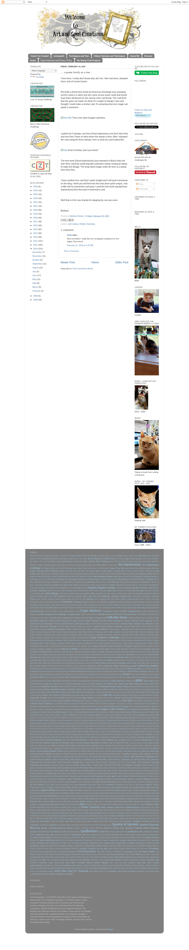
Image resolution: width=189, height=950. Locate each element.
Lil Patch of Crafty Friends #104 (109, 720)
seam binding (95, 813)
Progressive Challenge (108, 799)
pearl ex (103, 790)
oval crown (83, 787)
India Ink (107, 694)
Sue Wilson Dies (120, 846)
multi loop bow (104, 773)
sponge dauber (136, 835)
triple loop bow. (132, 857)
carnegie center (110, 593)
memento (147, 754)
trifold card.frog (108, 857)
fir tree (74, 674)
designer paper (36, 654)
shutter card (123, 818)
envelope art (63, 669)
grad (83, 684)
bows (71, 585)
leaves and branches (75, 718)
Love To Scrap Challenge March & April (143, 740)
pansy (131, 787)
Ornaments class (121, 784)
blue (132, 582)
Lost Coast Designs (129, 737)
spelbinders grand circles (70, 832)
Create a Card (49, 646)
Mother (32, 773)
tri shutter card (63, 857)
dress (157, 660)
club (46, 608)
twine (71, 860)
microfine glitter (50, 768)
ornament (82, 785)
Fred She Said (36, 677)
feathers (73, 671)
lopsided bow (116, 737)
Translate (40, 77)
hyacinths (33, 695)
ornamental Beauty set (96, 784)
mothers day (51, 773)
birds (95, 576)
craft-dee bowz (116, 617)
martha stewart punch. (71, 751)
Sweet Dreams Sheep (46, 848)
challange (106, 596)
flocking (94, 674)
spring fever (56, 837)
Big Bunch (49, 576)
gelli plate (56, 681)
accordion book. (103, 556)
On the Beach (49, 784)
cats (46, 596)
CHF (80, 599)
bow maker (63, 585)
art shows (45, 568)
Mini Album (75, 768)
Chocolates (56, 602)
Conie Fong (63, 611)
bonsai (156, 582)
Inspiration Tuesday (38, 698)
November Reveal (111, 779)
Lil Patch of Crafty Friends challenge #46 (109, 734)
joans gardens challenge (90, 701)
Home (95, 262)
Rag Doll (67, 801)
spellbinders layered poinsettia (102, 835)
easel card (115, 663)
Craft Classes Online (89, 614)
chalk (99, 596)
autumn (62, 571)
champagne (145, 596)
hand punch (94, 686)
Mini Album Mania (87, 768)
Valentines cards (46, 863)
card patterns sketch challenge (70, 593)
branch (93, 585)
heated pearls (149, 689)
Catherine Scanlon (143, 593)
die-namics (130, 654)
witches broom (146, 868)
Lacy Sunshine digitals (92, 715)
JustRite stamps (60, 712)
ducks (58, 663)
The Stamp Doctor (47, 854)
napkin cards (116, 776)
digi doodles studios (60, 657)
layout (44, 718)
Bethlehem (34, 576)
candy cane (111, 591)
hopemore (109, 692)
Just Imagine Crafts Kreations (110, 709)
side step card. (134, 818)
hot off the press (139, 692)
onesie (58, 784)
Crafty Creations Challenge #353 (120, 635)
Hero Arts (55, 692)
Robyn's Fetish (152, 804)
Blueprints (138, 582)
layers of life (154, 715)
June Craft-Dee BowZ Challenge (116, 706)
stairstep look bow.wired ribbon (124, 837)
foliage (156, 674)
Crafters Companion (56, 629)
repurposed (44, 804)
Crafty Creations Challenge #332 (42, 635)
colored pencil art (152, 608)
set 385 (141, 816)
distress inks (122, 657)
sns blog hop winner (86, 825)
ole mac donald (36, 785)
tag (102, 848)
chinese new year (152, 599)
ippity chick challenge (74, 698)
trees (43, 857)
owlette (98, 787)
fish (78, 674)
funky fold (130, 677)
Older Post (121, 262)
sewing (69, 818)
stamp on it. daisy (67, 840)
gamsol (144, 677)
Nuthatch (61, 782)
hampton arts (85, 686)
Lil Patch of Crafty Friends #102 (85, 720)
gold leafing (53, 684)
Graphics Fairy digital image (117, 684)
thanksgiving (72, 851)
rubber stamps (106, 807)
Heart (48, 689)
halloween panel (57, 686)
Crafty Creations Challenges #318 (133, 638)
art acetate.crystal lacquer (83, 565)
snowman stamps (64, 825)
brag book (86, 585)
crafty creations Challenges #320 (55, 640)
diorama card (102, 657)
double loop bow (113, 660)
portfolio (122, 796)
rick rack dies (127, 804)
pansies (125, 787)
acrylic (125, 556)
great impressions (137, 684)
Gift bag (93, 681)
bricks (124, 585)
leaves (64, 718)
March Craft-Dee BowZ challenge (84, 746)
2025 (35, 190)
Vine (116, 863)
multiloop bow (139, 773)
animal (132, 559)
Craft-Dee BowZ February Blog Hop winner (75, 626)
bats (93, 574)
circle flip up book (94, 605)
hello (48, 692)
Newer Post (68, 262)
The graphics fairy (130, 852)
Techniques (154, 848)
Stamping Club (43, 843)
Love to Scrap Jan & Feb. (118, 743)
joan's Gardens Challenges (69, 701)
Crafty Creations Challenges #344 (57, 643)
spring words (66, 837)
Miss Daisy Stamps (69, 771)
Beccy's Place (146, 574)
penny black (145, 790)
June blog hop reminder (77, 706)
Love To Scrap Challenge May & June (77, 740)
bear (123, 574)
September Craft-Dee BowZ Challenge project (85, 816)
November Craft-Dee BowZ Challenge (88, 779)
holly (73, 692)
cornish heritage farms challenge (51, 614)
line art (58, 737)
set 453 (153, 816)
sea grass (76, 813)
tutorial (61, 860)
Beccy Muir (135, 574)
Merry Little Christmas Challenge (139, 756)
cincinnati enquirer (62, 605)
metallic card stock (65, 765)
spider (127, 835)
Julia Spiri (127, 700)
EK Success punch (38, 666)
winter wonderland (100, 868)
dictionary (94, 654)
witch (131, 868)
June (35, 275)
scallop (86, 810)
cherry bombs (60, 599)
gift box (98, 681)
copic (78, 611)
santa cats (46, 810)
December (37, 252)
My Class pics (54, 776)
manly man (46, 745)
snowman (53, 825)
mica (123, 765)
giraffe (113, 681)
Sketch (89, 821)
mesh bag (54, 765)
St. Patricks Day (94, 837)
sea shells (85, 813)
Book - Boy (34, 585)
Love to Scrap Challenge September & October (89, 743)
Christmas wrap (36, 605)
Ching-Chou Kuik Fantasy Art (41, 602)
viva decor (123, 863)
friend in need (94, 677)
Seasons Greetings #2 (133, 813)
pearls (117, 790)
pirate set (142, 793)
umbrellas (94, 860)
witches (137, 868)
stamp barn (140, 837)
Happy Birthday (122, 686)
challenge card (125, 596)
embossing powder (128, 666)
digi (35, 657)
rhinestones (54, 804)
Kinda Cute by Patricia (129, 712)
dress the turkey (36, 663)
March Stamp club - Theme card (102, 748)
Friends (103, 677)
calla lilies (81, 591)
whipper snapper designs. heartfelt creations (142, 865)
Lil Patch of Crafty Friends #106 (133, 720)
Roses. (57, 807)
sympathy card (94, 848)
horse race (117, 692)
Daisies (113, 649)
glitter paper (148, 681)
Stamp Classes (152, 837)
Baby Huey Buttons (88, 571)
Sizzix (46, 821)
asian (75, 568)
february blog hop (91, 671)
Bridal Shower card (134, 585)
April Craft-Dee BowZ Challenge (96, 561)
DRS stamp (47, 663)
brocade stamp (147, 585)
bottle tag (51, 585)
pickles (72, 793)
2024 (35, 194)
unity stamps (115, 860)
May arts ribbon (148, 751)
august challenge (152, 568)
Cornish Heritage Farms (130, 611)
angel (127, 559)
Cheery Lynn (35, 599)
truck (39, 860)
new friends (38, 779)
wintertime (117, 868)
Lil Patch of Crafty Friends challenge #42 (78, 734)
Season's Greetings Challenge (112, 813)
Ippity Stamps (88, 698)
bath (90, 574)
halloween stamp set (71, 686)
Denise (139, 652)
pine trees (119, 793)
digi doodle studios (45, 657)
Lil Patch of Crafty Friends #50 (75, 723)
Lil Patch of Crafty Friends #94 (133, 731)
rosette (63, 807)
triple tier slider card (145, 857)
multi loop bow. (116, 773)
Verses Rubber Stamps (97, 862)
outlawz (149, 785)
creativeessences (138, 646)
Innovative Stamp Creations (148, 695)
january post (147, 698)
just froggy (65, 709)
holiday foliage (65, 692)
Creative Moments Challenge (119, 646)
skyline (95, 821)
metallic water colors (100, 765)
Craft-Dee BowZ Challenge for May (75, 624)
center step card (89, 596)
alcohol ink (47, 558)
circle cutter (82, 605)
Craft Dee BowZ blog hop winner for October (128, 614)
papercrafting (48, 790)
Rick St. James (139, 804)
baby (67, 571)
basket (85, 574)
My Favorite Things (66, 776)
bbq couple (100, 574)
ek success (155, 663)
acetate (119, 556)
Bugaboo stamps (106, 587)
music (45, 776)
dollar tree (46, 660)
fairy (134, 669)
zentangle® (68, 874)
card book (140, 591)
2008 (35, 300)
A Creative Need (74, 556)
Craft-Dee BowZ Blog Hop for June (62, 621)
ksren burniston (50, 715)
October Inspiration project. (148, 782)
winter (63, 868)
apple (80, 561)
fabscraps (105, 669)
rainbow (82, 801)
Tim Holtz (136, 854)
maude (139, 751)
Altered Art (98, 558)
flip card (88, 674)
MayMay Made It (115, 754)
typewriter (78, 860)
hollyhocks (90, 692)
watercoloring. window (51, 865)
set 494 (54, 818)
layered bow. (143, 715)
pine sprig (104, 793)
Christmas (66, 601)
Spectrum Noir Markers (51, 832)
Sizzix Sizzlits (75, 821)
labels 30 (66, 715)
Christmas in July (93, 602)
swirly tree (75, 848)
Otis (130, 784)
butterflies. (34, 591)
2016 (35, 225)
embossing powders (148, 665)
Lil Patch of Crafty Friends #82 (145, 729)
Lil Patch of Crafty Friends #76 (74, 729)
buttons (49, 591)
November (37, 256)
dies (32, 657)
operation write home (70, 784)
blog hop (115, 582)
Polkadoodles (53, 796)
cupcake (49, 649)
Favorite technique (62, 671)
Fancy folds (42, 671)
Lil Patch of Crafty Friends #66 (109, 726)
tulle (48, 860)
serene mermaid (116, 816)
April (35, 283)
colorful (47, 611)
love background (147, 737)
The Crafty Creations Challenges (109, 851)
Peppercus (155, 790)
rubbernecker (119, 807)
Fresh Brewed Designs (79, 677)
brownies (33, 588)
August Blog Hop (117, 568)
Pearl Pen (110, 790)
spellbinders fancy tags (44, 835)
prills (152, 796)
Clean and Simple (133, 605)
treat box (33, 857)
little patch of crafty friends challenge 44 (95, 737)
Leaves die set (88, 718)
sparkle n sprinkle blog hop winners (57, 828)
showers (116, 818)
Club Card (52, 608)
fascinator (51, 671)
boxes (76, 585)
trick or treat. (89, 857)
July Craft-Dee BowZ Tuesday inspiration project (103, 703)
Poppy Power (99, 796)
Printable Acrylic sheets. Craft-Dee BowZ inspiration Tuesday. (53, 799)
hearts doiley (129, 689)
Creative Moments (99, 646)
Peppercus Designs (37, 793)
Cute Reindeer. (84, 649)
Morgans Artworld (142, 771)
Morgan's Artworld (128, 771)
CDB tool (70, 596)
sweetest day (60, 848)
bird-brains (76, 576)
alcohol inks (57, 559)
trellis (47, 857)
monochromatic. (101, 771)
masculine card (129, 751)
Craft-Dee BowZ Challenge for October (105, 624)
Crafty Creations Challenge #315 (146, 629)
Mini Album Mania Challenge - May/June (143, 768)
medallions (126, 754)
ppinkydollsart (145, 796)
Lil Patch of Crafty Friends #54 (122, 723)
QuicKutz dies (36, 801)
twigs (67, 860)
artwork (52, 568)
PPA (137, 796)
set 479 (48, 818)
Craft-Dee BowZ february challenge (107, 626)
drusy (54, 663)
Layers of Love (35, 718)
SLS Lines (113, 821)
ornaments (110, 785)
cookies (71, 611)
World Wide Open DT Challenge (71, 871)
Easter (123, 663)
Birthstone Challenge (142, 576)
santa (38, 810)
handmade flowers (108, 686)
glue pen (41, 684)
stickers (70, 846)
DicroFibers (85, 654)
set (124, 816)
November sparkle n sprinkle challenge (134, 779)
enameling (54, 669)
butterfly (42, 590)
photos (66, 793)
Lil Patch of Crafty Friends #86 (62, 731)
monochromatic (88, 771)
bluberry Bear (125, 582)
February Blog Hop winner (108, 671)
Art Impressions (129, 564)
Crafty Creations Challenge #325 (95, 632)
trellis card (53, 857)
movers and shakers (70, 773)
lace (72, 715)
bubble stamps (54, 588)
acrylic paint (133, 556)
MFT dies (117, 765)
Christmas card (79, 602)
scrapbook (129, 810)
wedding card (69, 865)
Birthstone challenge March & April (92, 579)
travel (157, 854)
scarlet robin (102, 810)
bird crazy (67, 576)
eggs (139, 663)
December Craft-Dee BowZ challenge (67, 652)
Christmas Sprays (137, 602)
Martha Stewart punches (90, 751)
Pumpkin (121, 799)
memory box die (70, 757)
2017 (35, 221)
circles (116, 605)
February (37, 291)
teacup (145, 848)
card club (147, 591)
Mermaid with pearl (85, 757)
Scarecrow (93, 810)
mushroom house (152, 773)
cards (92, 593)
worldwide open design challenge (122, 871)
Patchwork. (64, 790)
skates (83, 821)
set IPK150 (62, 818)
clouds (42, 608)
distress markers (135, 657)
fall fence (143, 669)
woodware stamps (47, 871)
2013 (35, 237)
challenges (136, 596)
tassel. (110, 848)
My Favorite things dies (82, 776)
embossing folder (95, 666)
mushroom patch (36, 776)
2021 (35, 206)
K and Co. (71, 712)
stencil (57, 846)
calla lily (97, 591)
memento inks (38, 757)
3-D (36, 556)
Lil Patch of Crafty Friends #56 (145, 723)
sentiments (54, 816)
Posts (140, 184)
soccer (109, 825)
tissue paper (145, 854)
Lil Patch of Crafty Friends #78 (98, 729)
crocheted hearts (152, 646)
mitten (79, 771)
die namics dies (119, 654)
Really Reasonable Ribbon (123, 801)
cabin (75, 591)
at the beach (104, 568)
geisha (156, 677)
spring (35, 837)
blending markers (94, 582)
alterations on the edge (78, 559)
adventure (155, 556)
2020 (35, 210)
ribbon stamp (112, 804)
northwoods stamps (65, 779)
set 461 (42, 818)
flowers (127, 674)
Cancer (103, 591)
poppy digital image (86, 796)
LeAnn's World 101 (54, 718)
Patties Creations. (76, 790)
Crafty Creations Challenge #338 (94, 635)
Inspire (50, 698)
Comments (143, 189)
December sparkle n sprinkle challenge (97, 652)
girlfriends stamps (124, 681)
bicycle (41, 576)
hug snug (155, 692)
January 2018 (108, 698)
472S (40, 556)
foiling (144, 674)
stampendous (114, 840)
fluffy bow (134, 674)
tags (106, 848)
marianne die (147, 748)
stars (157, 843)
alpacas (66, 559)
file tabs (68, 674)
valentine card (152, 860)
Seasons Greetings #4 (150, 813)
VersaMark (81, 863)
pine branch (85, 793)
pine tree (111, 793)
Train (152, 854)
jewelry (55, 701)
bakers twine (58, 574)
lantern (112, 715)
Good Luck (63, 684)
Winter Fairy (70, 868)
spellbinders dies (135, 831)
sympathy (83, 848)
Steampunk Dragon (47, 846)
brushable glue (43, 588)
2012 (35, 241)
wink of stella (55, 868)
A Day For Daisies (89, 556)
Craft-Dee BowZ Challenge (88, 621)
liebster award (151, 718)
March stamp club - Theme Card (78, 748)
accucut (113, 556)
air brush (38, 559)
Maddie (150, 743)
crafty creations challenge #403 (42, 638)
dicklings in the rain (73, 654)
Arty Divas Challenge (64, 568)
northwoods (51, 779)
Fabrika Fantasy (94, 669)
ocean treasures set (85, 782)
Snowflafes (127, 821)
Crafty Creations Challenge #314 (120, 629)
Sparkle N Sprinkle (125, 824)
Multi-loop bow (128, 773)
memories (49, 757)
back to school (114, 571)
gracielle (77, 684)
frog (107, 677)
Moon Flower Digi (114, 771)
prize (97, 799)
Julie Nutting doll (148, 701)
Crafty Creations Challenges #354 (84, 643)
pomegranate (64, 796)
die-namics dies (141, 654)
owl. (93, 787)
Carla (69, 235)
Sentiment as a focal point (40, 816)
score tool (120, 810)
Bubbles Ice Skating (68, 588)
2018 (35, 218)
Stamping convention (88, 843)
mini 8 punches (63, 768)
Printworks (81, 799)
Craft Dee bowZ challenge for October (64, 618)
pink (124, 793)
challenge (115, 596)
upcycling (125, 860)
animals (139, 559)
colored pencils (36, 611)
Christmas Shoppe (124, 602)
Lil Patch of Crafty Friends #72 (51, 729)
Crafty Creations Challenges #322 (107, 640)
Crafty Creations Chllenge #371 (110, 643)
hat (44, 689)
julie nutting (137, 701)
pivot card (155, 793)
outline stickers (72, 787)
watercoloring (36, 865)
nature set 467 (143, 776)
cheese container (48, 599)
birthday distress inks (126, 576)
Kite (157, 712)
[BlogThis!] (64, 220)
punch (136, 799)
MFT (110, 765)
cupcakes (56, 649)
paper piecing (35, 790)
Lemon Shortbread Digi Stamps (121, 718)
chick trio (110, 599)
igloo (40, 695)
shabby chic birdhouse (81, 818)
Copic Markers (90, 611)
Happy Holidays (36, 689)
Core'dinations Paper (110, 611)
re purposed (107, 801)
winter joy (79, 868)
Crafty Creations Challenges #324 (133, 640)
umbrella (85, 860)
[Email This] (62, 220)
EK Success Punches (55, 666)
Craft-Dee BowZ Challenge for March (45, 624)
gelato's (33, 681)
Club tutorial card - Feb (93, 608)
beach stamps (110, 574)
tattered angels (119, 848)
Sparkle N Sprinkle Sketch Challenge (142, 828)
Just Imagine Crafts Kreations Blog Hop (143, 709)
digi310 (77, 657)
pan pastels (116, 787)
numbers (54, 782)
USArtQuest (134, 860)
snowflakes (34, 825)
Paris (57, 790)
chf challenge (87, 599)
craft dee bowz (103, 614)
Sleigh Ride (103, 821)
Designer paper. (48, 654)
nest (31, 779)
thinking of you (91, 854)
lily (41, 737)
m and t (144, 743)
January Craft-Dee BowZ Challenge (128, 698)
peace (86, 790)
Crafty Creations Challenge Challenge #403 (72, 638)
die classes (102, 654)
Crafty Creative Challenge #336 (134, 643)
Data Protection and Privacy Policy (56, 60)
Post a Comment (71, 251)
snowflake (137, 821)
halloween (45, 686)
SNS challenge (100, 825)
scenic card (112, 810)
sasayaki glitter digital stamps (71, 810)
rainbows (89, 801)
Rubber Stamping (87, 224)
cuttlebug (94, 649)
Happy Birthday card (137, 686)
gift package (106, 681)
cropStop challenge (37, 649)
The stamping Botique (63, 854)
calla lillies (90, 591)
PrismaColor (90, 799)
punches (155, 799)
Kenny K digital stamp (111, 712)
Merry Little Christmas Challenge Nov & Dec (71, 762)
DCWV (131, 649)
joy (118, 701)
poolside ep (73, 796)
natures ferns (154, 776)
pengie (123, 790)
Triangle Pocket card (76, 857)
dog (142, 657)
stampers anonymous (128, 840)
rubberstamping (132, 807)
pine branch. (95, 793)
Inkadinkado (124, 695)
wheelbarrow (119, 865)
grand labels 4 (90, 684)
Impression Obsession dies (82, 695)
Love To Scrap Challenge (50, 740)
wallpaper (132, 863)
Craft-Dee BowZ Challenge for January (114, 621)
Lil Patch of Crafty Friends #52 (98, 723)
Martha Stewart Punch (53, 751)
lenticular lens (140, 718)
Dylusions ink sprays (83, 663)
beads (119, 574)
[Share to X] (67, 220)
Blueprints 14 (148, 582)
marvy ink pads (105, 751)
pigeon (78, 793)
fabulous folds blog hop (118, 669)
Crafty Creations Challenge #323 (69, 632)
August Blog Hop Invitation (134, 568)
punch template (145, 799)
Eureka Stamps (81, 669)
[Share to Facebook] (69, 220)
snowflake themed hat (150, 821)
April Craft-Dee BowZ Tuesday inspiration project (128, 561)
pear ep (92, 790)
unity (107, 860)
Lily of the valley (49, 737)
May (35, 279)
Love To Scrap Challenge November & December (49, 743)
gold (47, 684)
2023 (35, 198)
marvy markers (117, 751)
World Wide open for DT (98, 871)
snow (121, 821)
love (138, 737)
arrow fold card (63, 565)
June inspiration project (138, 706)
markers (155, 748)
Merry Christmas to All (115, 757)
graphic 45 (101, 684)
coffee (119, 608)
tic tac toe (127, 854)
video (111, 863)
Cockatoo (105, 608)
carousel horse (121, 593)
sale (152, 807)
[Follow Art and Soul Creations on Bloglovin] (143, 117)
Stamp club (34, 840)
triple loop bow (120, 857)
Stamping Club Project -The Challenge (65, 843)
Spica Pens (119, 835)
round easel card (73, 807)
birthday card (111, 576)
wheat (111, 865)
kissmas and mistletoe (147, 712)
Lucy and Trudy (135, 743)
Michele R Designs (133, 765)
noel (45, 779)
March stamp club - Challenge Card (51, 748)
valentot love (59, 863)
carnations (99, 593)
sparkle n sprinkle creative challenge (88, 828)
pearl (97, 790)
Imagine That (47, 695)
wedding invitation (83, 865)
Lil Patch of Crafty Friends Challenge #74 (140, 734)
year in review (49, 874)
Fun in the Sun (120, 677)
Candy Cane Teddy (124, 591)
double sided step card (129, 660)
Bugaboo (92, 587)
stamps (100, 843)
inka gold (116, 695)
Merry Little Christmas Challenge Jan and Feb (83, 760)
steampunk (34, 846)
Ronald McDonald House (40, 807)
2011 (35, 245)
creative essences (62, 646)
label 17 (59, 715)
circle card (74, 605)
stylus (111, 846)
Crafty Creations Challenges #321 (81, 640)
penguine (136, 790)
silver (157, 818)
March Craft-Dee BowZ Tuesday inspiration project (118, 745)
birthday (101, 576)
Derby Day (146, 652)
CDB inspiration (59, 596)
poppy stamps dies (111, 796)
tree (38, 857)
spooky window (148, 835)
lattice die (119, 715)
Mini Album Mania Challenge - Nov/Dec (45, 771)
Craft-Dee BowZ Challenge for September (137, 624)
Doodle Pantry (60, 660)
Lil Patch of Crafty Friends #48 (52, 723)
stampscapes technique (125, 843)
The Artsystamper (86, 851)
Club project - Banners (75, 608)
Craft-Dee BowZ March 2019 (134, 626)
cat (134, 593)
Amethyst (121, 559)
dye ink (65, 663)
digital (82, 657)
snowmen (75, 825)
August (36, 267)
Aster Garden (82, 568)
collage (124, 608)
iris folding (99, 698)
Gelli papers (47, 681)
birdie (90, 576)
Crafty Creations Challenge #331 (146, 632)
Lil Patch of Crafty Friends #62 (62, 726)
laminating (105, 715)
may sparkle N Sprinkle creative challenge (93, 754)
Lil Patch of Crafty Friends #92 (109, 731)
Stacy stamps (106, 837)
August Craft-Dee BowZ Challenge (44, 571)
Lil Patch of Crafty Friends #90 (86, 731)
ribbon (82, 804)
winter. (110, 868)
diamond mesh (60, 654)
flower (111, 674)
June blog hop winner (94, 706)
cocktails (113, 608)
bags (38, 574)
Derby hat (155, 652)
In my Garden (97, 695)
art (71, 565)
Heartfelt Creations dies (77, 689)
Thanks (64, 851)
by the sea (57, 591)
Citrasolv (122, 605)
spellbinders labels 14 (62, 835)
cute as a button (69, 648)
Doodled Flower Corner (76, 660)
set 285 (129, 816)
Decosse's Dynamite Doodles (124, 652)
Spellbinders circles (107, 832)
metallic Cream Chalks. (82, 765)
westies (105, 865)
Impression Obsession (62, 695)
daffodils (101, 649)
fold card (150, 674)
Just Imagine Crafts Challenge (82, 709)
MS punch (82, 773)
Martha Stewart (36, 751)
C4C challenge (67, 591)
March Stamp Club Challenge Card (128, 748)
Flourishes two (103, 674)
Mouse (59, 773)
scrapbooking (35, 813)
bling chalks (106, 582)
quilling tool (53, 801)
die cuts (110, 654)
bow (57, 585)
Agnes (32, 559)
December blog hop (151, 649)
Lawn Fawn (127, 715)
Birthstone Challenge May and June (121, 579)
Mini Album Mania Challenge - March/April (111, 768)
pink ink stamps (132, 793)
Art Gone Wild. (111, 565)
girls (133, 681)
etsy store (71, 669)
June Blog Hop (62, 706)
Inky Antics (134, 695)
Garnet (150, 677)
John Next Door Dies (108, 701)
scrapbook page (139, 810)
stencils (63, 846)
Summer (130, 846)
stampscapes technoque (145, 843)
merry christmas (99, 757)
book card (43, 585)
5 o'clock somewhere (51, 556)
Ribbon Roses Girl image (96, 804)
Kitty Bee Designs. (37, 715)
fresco (56, 677)
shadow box (94, 818)
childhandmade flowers (136, 599)
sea (70, 813)
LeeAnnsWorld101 (102, 718)
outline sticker (60, 787)
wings (47, 868)
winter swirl (88, 868)
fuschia (137, 677)
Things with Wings (78, 854)
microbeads (39, 768)
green (147, 684)
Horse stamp (127, 692)
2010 (35, 249)
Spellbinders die (121, 832)
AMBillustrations (110, 559)
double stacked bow (146, 660)
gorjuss (70, 684)
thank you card (54, 851)
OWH (90, 787)
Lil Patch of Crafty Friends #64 (86, 726)
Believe (156, 574)
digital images (90, 657)
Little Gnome (74, 737)
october (97, 782)
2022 (35, 202)
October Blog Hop (107, 782)
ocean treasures (71, 782)
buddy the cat (82, 588)
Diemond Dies (153, 654)
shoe (110, 818)
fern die (62, 674)
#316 (32, 556)
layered (135, 715)
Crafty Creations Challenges (104, 637)
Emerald (33, 669)
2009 (35, 296)
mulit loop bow (91, 773)
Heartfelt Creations (59, 689)
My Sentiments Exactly (101, 776)
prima (157, 796)
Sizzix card (54, 821)
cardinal (86, 593)
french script (48, 677)
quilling (45, 801)
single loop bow (36, 821)
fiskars (82, 674)
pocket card (34, 796)
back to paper (101, 571)
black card (73, 582)
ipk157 (62, 698)
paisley (108, 787)
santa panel (55, 810)
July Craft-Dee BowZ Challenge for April (68, 703)
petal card (59, 793)
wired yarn (125, 868)
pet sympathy (50, 793)
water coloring (153, 863)
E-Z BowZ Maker (99, 663)
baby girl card (75, 571)
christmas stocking (152, 602)
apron (54, 565)
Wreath (40, 874)
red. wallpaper (146, 801)
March (36, 287)
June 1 (53, 706)
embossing (83, 666)
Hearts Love (139, 689)
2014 (35, 233)
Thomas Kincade (103, 854)
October (36, 260)
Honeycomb (100, 692)
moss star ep (154, 771)
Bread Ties (106, 585)
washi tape (141, 863)
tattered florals (131, 848)
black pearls (82, 582)
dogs (35, 660)
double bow (102, 660)
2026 (35, 186)
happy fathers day (152, 686)
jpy (120, 701)
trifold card (98, 857)
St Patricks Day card (80, 837)
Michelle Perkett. (148, 765)
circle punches (107, 605)
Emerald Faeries (43, 669)
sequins (106, 816)
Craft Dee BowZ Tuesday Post (93, 618)
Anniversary (147, 559)
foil (140, 674)
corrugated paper (73, 614)
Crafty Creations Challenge (97, 629)
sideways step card (147, 818)
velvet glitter (70, 863)
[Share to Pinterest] (72, 220)
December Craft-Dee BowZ (41, 652)
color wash (141, 608)
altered (90, 558)
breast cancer (115, 585)
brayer (98, 585)
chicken (117, 599)
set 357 (135, 816)
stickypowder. (79, 846)
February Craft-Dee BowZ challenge (132, 671)
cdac (50, 596)
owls (103, 787)
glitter (139, 680)
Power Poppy (130, 796)
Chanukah (155, 596)
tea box (140, 848)
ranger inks (98, 801)
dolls (53, 660)
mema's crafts (137, 754)
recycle (137, 801)
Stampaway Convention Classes (95, 840)
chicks (123, 599)
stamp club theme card (49, 840)
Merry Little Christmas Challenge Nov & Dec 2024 (111, 762)
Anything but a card (69, 561)
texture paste (43, 851)
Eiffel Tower (145, 663)
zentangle (59, 874)
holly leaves (81, 692)
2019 (35, 214)
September (38, 264)
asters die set (93, 568)
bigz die (56, 576)
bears (128, 574)
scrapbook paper (152, 810)
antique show (55, 561)
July (35, 271)
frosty (112, 677)
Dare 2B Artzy (122, 649)
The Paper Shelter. (146, 851)
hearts (121, 689)
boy (80, 585)
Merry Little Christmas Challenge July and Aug (121, 760)
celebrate (78, 596)
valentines (34, 863)
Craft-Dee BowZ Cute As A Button (141, 618)
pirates (148, 793)
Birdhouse (84, 576)
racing (60, 801)
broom (156, 585)
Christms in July (49, 605)
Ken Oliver (98, 712)
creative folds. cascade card (80, 646)
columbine (54, 611)
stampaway (78, 840)
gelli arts (39, 681)
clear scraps (145, 605)
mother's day (41, 773)
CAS (130, 593)
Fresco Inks (64, 677)
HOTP (148, 692)
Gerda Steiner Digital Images (72, 681)
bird (61, 576)
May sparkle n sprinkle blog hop (64, 754)
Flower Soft (118, 674)
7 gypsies (63, 556)
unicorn (101, 860)
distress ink (112, 657)
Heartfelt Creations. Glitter (97, 689)
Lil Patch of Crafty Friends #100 (61, 720)
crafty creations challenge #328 (120, 632)
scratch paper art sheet (49, 813)
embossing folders (111, 666)
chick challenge (100, 599)
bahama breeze (47, 574)
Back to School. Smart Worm (144, 571)
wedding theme (96, 865)
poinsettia (43, 796)
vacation (142, 860)
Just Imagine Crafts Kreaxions (41, 712)
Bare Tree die (69, 574)
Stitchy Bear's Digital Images (96, 846)
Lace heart (78, 715)
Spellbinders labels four (81, 835)
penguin (129, 790)
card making (73, 224)
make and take (36, 745)
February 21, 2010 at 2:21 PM (80, 245)
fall (138, 668)
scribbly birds (64, 813)
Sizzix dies (64, 821)
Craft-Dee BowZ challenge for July (145, 621)
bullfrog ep (120, 588)
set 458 (36, 818)
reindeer (155, 801)
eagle (108, 663)
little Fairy (65, 737)
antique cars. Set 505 (41, 561)
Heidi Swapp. (41, 692)
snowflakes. (44, 825)
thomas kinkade (117, 854)
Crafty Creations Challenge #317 (43, 632)
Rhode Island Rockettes (69, 804)
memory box (58, 757)
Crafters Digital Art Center (75, 629)
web (62, 865)
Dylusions (71, 663)
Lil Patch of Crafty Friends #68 (133, 726)
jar (52, 701)
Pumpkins (129, 799)
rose (52, 807)
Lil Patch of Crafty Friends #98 (51, 734)
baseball (79, 574)
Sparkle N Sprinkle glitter (114, 828)
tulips (44, 860)
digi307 (71, 657)
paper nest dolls (152, 787)
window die (40, 868)
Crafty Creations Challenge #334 (68, 635)
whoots (33, 868)
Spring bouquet (45, 837)
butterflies (135, 588)
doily (40, 660)
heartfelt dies (113, 689)
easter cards (131, 663)
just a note (57, 709)
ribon (120, 804)
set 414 (147, 816)
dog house (149, 657)
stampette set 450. (145, 840)
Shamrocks (104, 818)
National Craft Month (129, 776)
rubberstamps (145, 807)
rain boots (75, 801)
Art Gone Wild (99, 565)
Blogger (110, 929)
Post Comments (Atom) (83, 268)
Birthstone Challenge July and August (62, 579)
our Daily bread (139, 784)
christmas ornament (108, 602)
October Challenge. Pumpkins (126, 782)
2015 (35, 229)
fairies (129, 668)
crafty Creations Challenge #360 (146, 635)
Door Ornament (91, 660)
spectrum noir (35, 832)
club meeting (62, 608)
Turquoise (54, 860)
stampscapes (109, 843)
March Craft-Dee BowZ (61, 746)
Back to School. (127, 571)
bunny (127, 588)
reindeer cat (34, 804)
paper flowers (139, 787)
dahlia (107, 649)
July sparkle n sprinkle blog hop (134, 703)
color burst (132, 608)
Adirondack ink (144, 556)
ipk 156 (56, 698)
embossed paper (71, 666)
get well (86, 681)
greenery (37, 686)
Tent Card (34, 851)
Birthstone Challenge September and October (52, 582)
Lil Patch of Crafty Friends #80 (121, 729)
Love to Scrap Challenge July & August (110, 740)
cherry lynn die (72, 599)
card (133, 591)
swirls (68, 848)
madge (156, 743)
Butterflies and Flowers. (149, 588)
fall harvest (151, 669)
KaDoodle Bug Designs (85, 712)
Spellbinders (89, 831)
